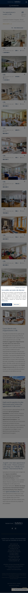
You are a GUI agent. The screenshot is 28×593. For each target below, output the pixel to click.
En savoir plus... (5, 300)
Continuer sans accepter (20, 287)
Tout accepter (7, 304)
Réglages (16, 304)
